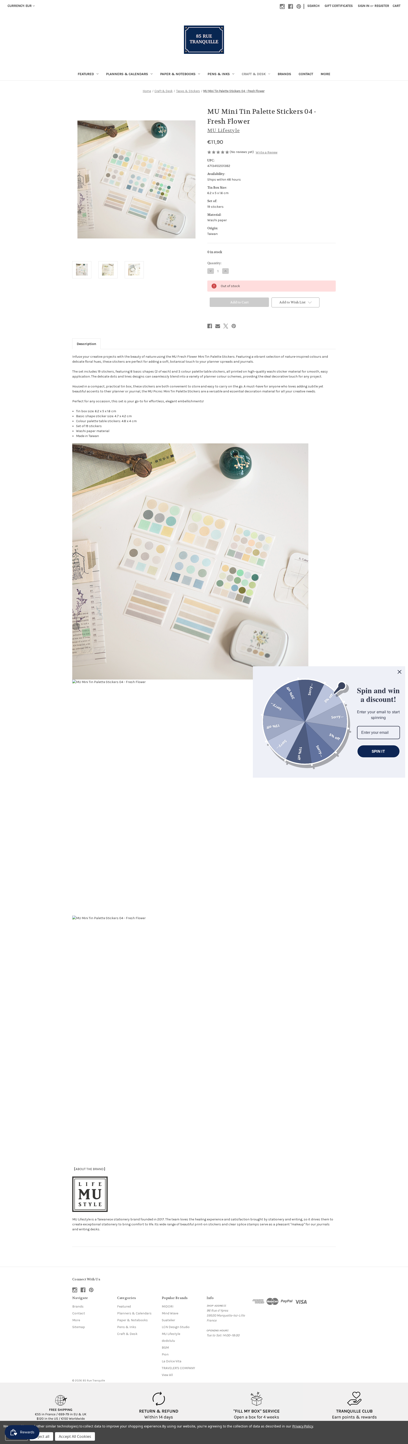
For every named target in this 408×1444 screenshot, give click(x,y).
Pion (165, 1354)
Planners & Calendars (127, 74)
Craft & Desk (254, 74)
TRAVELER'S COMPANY (178, 1368)
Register (381, 6)
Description (86, 344)
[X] (225, 326)
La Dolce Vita (171, 1361)
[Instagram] (282, 6)
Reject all (41, 1436)
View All (167, 1375)
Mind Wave (170, 1313)
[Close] (399, 672)
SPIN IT (378, 751)
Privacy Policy (302, 1426)
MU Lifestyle (171, 1334)
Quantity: (214, 263)
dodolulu (168, 1341)
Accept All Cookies (75, 1436)
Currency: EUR (20, 6)
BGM (165, 1348)
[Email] (217, 326)
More (325, 74)
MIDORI (167, 1306)
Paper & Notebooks (178, 74)
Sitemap (78, 1327)
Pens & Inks (219, 74)
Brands (284, 74)
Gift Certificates (339, 6)
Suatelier (168, 1320)
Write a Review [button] (266, 152)
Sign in (363, 6)
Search (313, 6)
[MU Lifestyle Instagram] (90, 1194)
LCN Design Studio (176, 1327)
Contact (306, 74)
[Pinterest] (298, 6)
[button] (60, 1405)
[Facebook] (290, 6)
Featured (86, 74)
